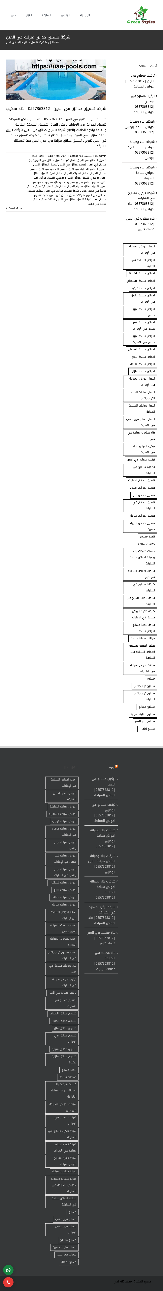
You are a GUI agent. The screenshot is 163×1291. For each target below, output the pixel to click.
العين (50, 155)
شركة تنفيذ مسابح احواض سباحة (144, 628)
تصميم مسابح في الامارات (144, 470)
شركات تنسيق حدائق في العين (67, 195)
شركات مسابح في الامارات (144, 587)
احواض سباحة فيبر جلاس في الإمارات (144, 325)
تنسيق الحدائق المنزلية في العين (87, 168)
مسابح (151, 678)
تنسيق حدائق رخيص (87, 182)
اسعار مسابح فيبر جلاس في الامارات (140, 422)
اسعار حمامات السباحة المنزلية (142, 408)
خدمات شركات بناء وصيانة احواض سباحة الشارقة (142, 557)
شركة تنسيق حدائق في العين (74, 199)
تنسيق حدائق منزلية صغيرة (59, 186)
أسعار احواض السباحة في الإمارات (142, 249)
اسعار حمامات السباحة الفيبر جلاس (142, 395)
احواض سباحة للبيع (143, 357)
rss (111, 768)
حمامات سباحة (146, 544)
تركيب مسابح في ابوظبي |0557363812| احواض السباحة (143, 104)
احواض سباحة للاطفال (141, 349)
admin (102, 155)
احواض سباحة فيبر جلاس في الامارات (144, 339)
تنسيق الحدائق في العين (53, 168)
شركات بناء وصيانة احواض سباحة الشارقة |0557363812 (142, 175)
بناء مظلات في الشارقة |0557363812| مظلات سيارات (104, 961)
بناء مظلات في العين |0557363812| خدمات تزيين (140, 223)
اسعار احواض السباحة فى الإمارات (142, 381)
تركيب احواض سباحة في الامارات (143, 449)
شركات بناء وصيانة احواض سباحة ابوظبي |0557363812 (140, 126)
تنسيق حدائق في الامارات (144, 505)
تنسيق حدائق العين (60, 173)
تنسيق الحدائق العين (45, 164)
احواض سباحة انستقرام (141, 281)
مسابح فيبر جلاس (144, 686)
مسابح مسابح (147, 706)
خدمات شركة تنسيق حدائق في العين (66, 190)
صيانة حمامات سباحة (143, 638)
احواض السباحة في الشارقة (143, 263)
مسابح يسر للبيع (145, 721)
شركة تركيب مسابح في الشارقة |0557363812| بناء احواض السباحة (141, 201)
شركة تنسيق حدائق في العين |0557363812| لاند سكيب (56, 108)
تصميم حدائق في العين (72, 164)
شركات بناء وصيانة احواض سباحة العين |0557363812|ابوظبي (141, 150)
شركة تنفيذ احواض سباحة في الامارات (143, 614)
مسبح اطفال (147, 729)
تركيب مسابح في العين (141, 459)
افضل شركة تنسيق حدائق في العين (55, 160)
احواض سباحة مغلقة (142, 364)
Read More (15, 208)
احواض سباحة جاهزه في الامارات (142, 298)
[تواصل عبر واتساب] (8, 1270)
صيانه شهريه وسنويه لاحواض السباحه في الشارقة (142, 652)
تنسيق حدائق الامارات (85, 173)
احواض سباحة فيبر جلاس (144, 312)
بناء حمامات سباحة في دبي (141, 435)
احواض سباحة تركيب (143, 288)
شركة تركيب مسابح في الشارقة (141, 601)
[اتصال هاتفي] (8, 1282)
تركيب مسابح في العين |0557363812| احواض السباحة (140, 80)
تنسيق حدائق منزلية (87, 186)
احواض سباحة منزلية (143, 371)
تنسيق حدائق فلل (64, 182)
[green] (140, 7)
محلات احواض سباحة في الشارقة (142, 668)
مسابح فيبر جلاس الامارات (144, 696)
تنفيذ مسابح (147, 536)
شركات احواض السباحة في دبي (141, 574)
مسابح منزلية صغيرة (143, 714)
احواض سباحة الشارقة (141, 273)
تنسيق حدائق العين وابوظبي (72, 177)
